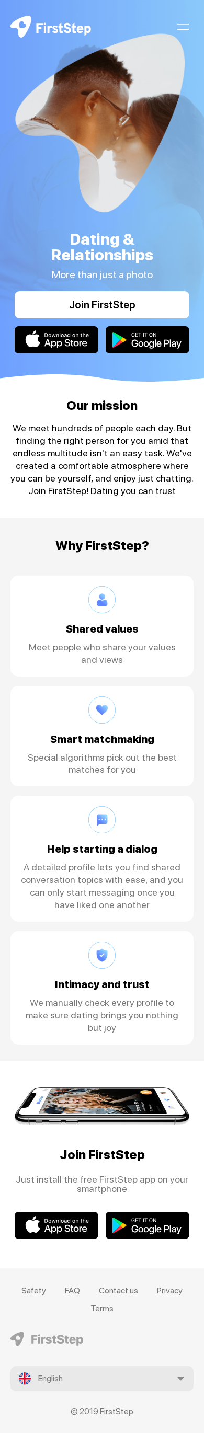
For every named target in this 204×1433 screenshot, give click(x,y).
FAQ (72, 1291)
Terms (102, 1308)
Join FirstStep (102, 305)
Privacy (170, 1291)
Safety (33, 1291)
